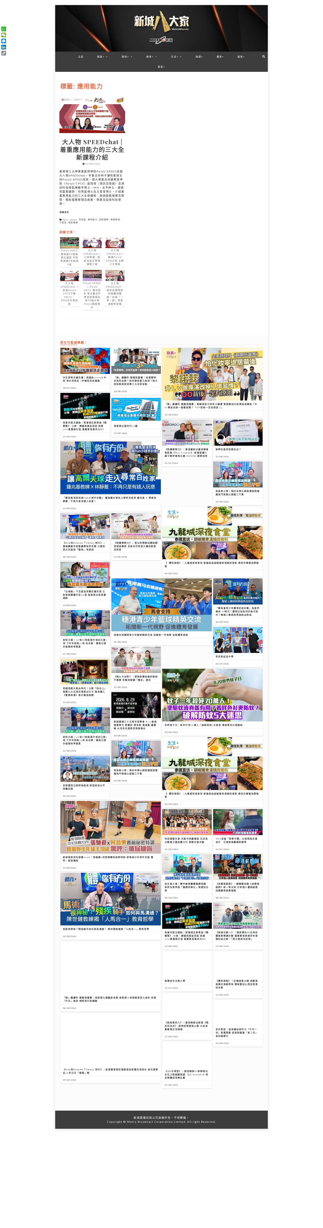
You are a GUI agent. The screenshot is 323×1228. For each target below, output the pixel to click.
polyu (73, 219)
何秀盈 (82, 219)
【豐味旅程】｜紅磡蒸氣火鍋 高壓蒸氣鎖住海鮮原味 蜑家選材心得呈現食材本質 (237, 984)
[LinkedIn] (4, 47)
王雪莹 (63, 222)
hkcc (66, 219)
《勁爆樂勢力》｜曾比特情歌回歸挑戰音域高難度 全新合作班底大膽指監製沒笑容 (136, 546)
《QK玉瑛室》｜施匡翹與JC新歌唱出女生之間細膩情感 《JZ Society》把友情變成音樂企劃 (186, 1074)
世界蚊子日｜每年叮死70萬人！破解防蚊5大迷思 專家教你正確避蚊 (204, 724)
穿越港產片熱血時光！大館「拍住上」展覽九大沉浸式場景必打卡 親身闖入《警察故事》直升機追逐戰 (85, 691)
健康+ (100, 56)
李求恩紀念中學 (225, 656)
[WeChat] (4, 35)
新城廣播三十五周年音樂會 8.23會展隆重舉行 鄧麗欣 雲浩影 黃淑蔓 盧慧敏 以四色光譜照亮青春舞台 (135, 725)
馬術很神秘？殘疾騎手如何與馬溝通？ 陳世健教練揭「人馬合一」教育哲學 (106, 928)
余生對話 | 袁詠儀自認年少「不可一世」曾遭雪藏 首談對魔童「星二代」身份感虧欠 (237, 1032)
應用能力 (93, 219)
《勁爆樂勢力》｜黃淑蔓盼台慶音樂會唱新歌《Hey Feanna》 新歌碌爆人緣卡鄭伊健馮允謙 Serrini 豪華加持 (187, 452)
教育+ (150, 56)
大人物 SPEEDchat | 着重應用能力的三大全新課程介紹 (92, 149)
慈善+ (161, 66)
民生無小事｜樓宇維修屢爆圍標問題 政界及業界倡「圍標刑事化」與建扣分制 (187, 887)
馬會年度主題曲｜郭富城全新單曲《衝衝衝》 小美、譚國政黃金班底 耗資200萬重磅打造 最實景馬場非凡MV (85, 426)
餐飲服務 (73, 222)
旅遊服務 (104, 219)
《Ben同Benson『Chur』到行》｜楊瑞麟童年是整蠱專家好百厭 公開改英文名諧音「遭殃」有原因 (84, 546)
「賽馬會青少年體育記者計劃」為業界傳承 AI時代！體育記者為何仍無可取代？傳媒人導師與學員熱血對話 (238, 611)
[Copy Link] (4, 53)
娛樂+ (199, 56)
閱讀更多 (64, 212)
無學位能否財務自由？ (229, 449)
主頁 (81, 56)
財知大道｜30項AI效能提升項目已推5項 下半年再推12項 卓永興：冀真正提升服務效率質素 (85, 643)
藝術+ (241, 56)
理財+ (125, 56)
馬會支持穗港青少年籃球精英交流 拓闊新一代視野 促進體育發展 (151, 634)
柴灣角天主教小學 (175, 980)
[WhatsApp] (4, 29)
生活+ (174, 56)
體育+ (220, 56)
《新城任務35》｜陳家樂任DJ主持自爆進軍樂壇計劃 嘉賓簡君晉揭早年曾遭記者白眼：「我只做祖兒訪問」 (237, 935)
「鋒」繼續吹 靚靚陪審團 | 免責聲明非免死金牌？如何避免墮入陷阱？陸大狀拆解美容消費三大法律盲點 (136, 381)
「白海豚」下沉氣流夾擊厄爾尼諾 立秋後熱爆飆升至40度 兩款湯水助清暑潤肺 (84, 594)
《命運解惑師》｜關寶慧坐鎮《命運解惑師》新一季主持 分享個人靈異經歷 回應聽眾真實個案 (238, 887)
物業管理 (115, 219)
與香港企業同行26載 (126, 425)
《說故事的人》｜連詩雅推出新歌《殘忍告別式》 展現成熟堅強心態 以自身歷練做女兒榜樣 (187, 1026)
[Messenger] (4, 41)
